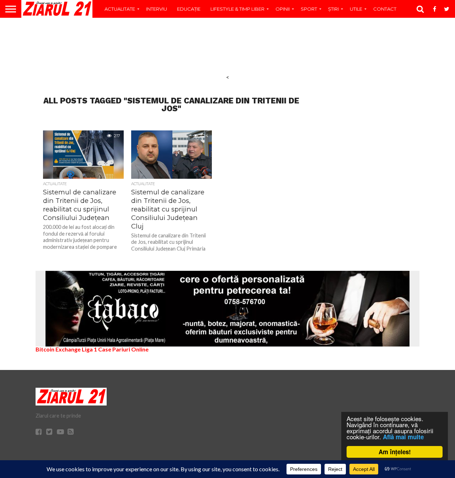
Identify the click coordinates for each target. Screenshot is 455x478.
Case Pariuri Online (123, 349)
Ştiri (333, 9)
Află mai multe (403, 437)
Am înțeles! (395, 451)
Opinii (282, 9)
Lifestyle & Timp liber (237, 9)
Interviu (156, 9)
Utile (356, 9)
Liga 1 (89, 349)
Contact (384, 9)
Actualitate (120, 9)
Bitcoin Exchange (58, 349)
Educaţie (188, 9)
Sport (309, 9)
